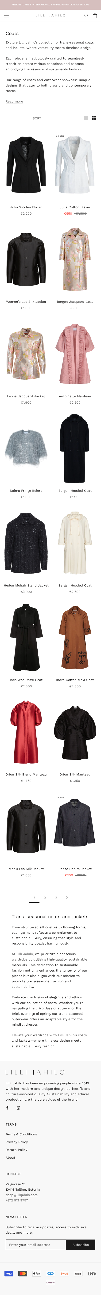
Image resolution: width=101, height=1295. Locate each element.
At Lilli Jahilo (22, 954)
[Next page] (67, 897)
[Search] (86, 15)
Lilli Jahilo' (66, 1035)
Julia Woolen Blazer (26, 207)
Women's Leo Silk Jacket (26, 301)
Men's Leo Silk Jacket (26, 869)
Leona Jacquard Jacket (26, 396)
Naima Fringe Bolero (26, 490)
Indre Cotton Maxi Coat (75, 680)
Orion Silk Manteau (74, 774)
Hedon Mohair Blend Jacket (26, 585)
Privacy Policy (17, 1142)
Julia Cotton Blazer (75, 207)
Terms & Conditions (21, 1134)
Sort (37, 118)
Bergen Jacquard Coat (75, 301)
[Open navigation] (6, 15)
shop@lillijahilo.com (22, 1195)
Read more (14, 101)
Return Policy (16, 1150)
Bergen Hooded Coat (75, 490)
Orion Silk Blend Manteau (26, 774)
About (10, 1157)
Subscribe (81, 1245)
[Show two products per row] (94, 118)
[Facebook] (7, 1107)
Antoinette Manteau (75, 396)
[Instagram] (18, 1107)
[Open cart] (95, 15)
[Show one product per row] (86, 118)
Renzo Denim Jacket (75, 869)
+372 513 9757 (17, 1200)
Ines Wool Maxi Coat (26, 680)
